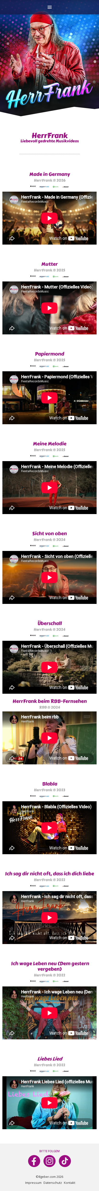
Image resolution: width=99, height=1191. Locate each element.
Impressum (33, 1182)
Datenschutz (52, 1182)
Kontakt (69, 1182)
